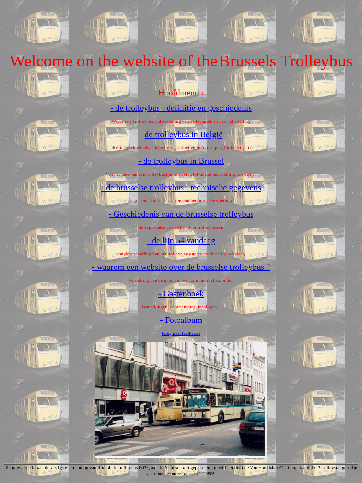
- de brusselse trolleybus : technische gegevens (181, 187)
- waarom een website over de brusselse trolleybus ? (181, 267)
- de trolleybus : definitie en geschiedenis (181, 107)
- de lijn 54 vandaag (181, 240)
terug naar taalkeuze (181, 333)
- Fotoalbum (181, 320)
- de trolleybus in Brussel (181, 160)
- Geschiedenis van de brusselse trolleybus (181, 214)
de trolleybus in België (184, 134)
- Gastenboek (181, 293)
